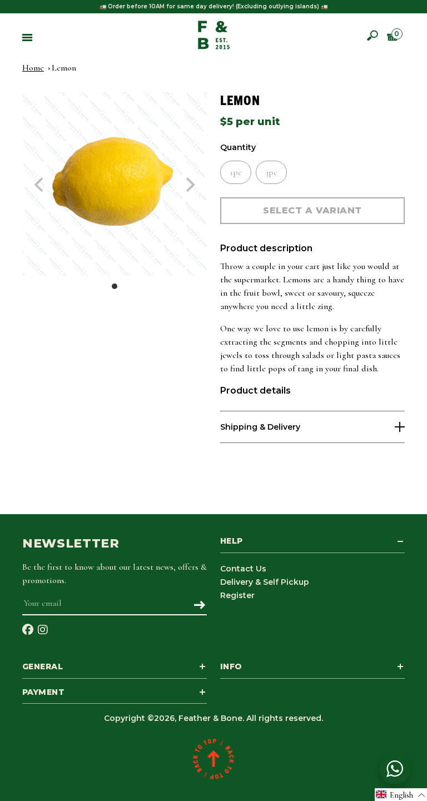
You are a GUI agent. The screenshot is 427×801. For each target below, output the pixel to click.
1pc (236, 172)
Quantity (238, 147)
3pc (271, 172)
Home (33, 67)
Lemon (64, 67)
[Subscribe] (199, 606)
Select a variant (312, 210)
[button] (401, 794)
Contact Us (243, 569)
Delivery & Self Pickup (264, 582)
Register (237, 595)
